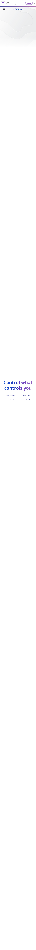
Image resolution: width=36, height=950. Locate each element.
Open (29, 3)
